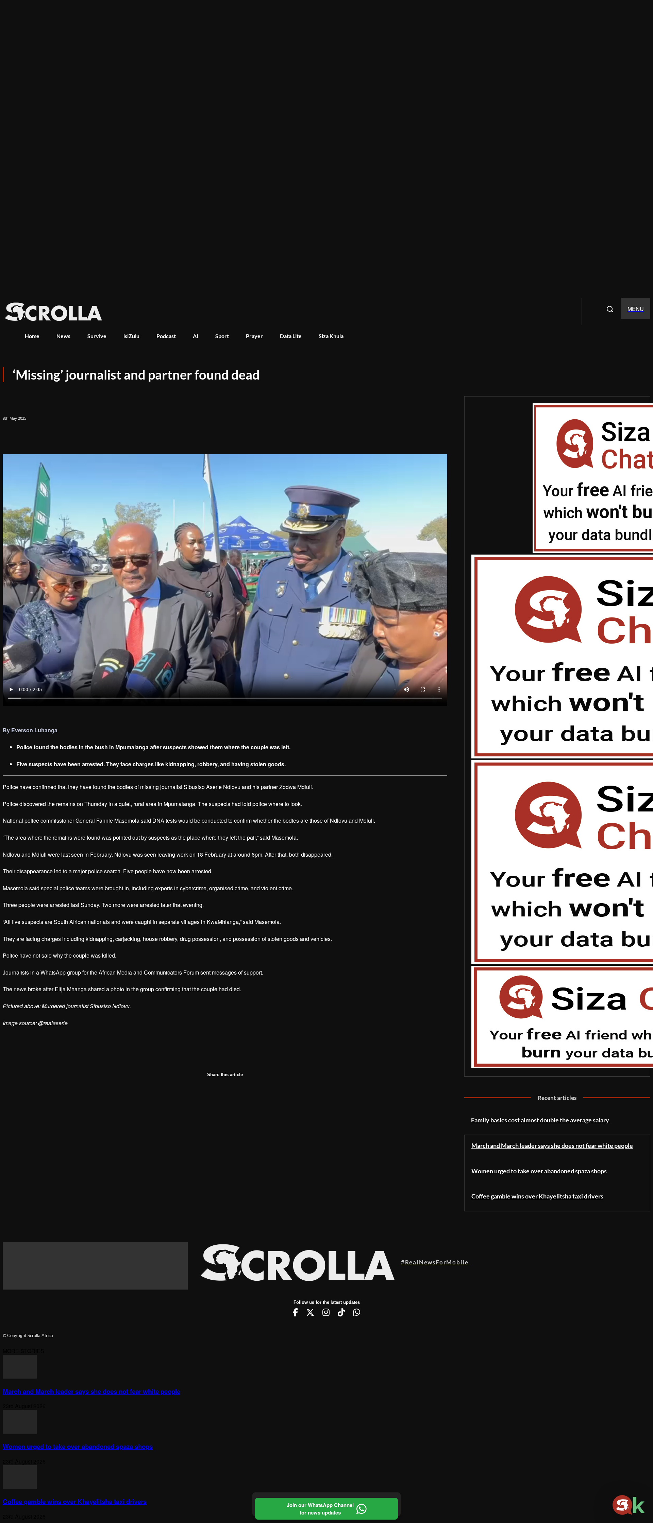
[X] (39, 436)
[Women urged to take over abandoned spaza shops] (20, 1431)
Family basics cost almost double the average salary (540, 1120)
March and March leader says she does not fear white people (552, 1145)
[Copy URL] (89, 436)
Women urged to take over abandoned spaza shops (539, 1171)
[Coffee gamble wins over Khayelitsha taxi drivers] (20, 1487)
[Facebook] (14, 436)
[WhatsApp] (64, 436)
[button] (610, 309)
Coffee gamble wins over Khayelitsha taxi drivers (537, 1196)
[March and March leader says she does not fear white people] (20, 1376)
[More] (115, 436)
